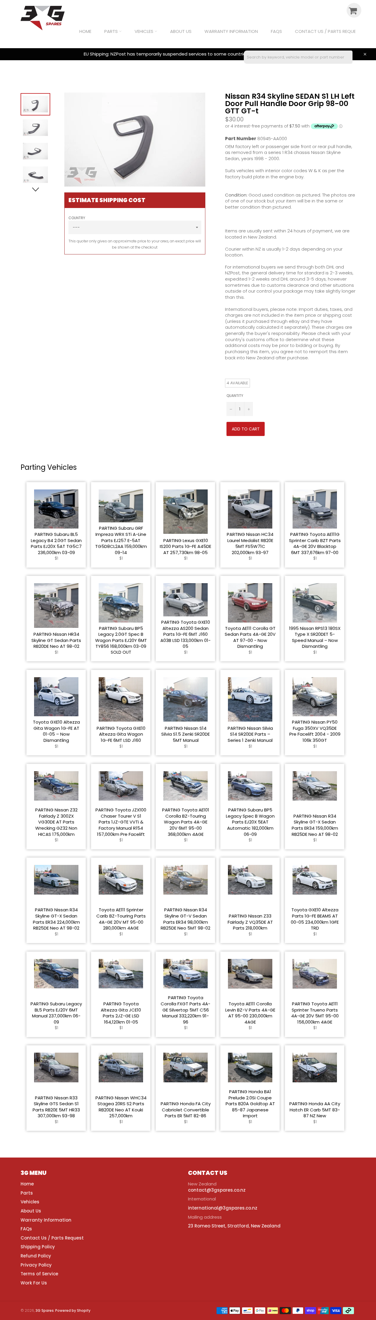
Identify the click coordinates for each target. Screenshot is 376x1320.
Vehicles (145, 31)
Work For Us (34, 1283)
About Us (181, 31)
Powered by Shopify (72, 1310)
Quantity (234, 395)
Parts (111, 31)
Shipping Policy (38, 1247)
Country (76, 218)
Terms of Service (39, 1274)
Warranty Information (231, 31)
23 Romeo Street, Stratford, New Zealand (234, 1226)
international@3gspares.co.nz (222, 1208)
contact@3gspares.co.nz (217, 1190)
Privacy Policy (36, 1265)
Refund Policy (36, 1256)
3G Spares (45, 1310)
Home (85, 31)
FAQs (276, 31)
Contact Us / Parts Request (328, 31)
